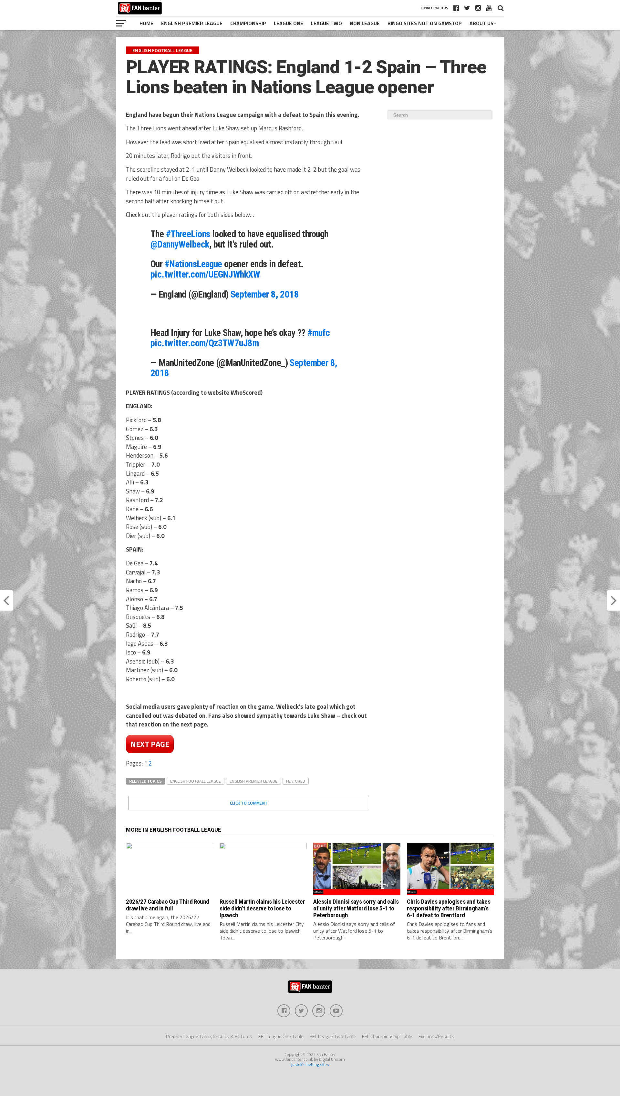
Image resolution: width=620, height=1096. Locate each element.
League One (288, 23)
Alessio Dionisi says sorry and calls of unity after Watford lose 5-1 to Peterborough (355, 908)
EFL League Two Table (333, 1036)
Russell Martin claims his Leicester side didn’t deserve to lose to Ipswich (262, 908)
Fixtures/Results (436, 1036)
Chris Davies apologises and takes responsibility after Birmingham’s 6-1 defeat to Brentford (448, 908)
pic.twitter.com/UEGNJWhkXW (205, 274)
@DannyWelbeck (179, 244)
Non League (365, 23)
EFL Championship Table (387, 1036)
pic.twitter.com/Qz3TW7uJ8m (204, 343)
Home (146, 23)
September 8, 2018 (265, 294)
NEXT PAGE (149, 744)
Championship (248, 23)
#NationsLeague (193, 264)
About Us (481, 23)
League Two (326, 23)
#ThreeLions (188, 233)
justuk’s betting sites (310, 1064)
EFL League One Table (281, 1036)
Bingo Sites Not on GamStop (425, 23)
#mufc (318, 332)
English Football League (195, 781)
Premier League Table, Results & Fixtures (209, 1036)
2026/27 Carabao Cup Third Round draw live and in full (167, 905)
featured (295, 781)
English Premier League (191, 23)
